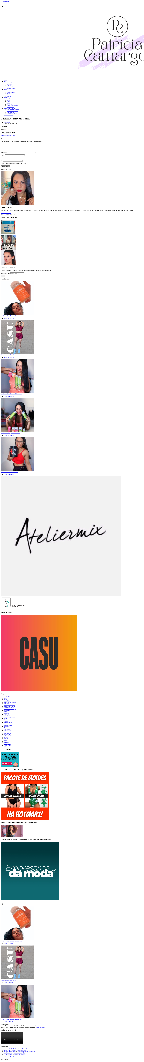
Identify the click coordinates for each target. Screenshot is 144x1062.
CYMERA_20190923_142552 (8, 135)
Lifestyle (6, 97)
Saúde (8, 101)
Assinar (2, 276)
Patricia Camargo (8, 1053)
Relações (6, 737)
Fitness (8, 100)
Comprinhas (6, 703)
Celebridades (7, 701)
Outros (5, 731)
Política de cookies (40, 1027)
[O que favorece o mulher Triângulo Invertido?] (8, 249)
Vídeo (5, 746)
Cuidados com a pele (11, 90)
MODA (5, 81)
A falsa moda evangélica (19, 1053)
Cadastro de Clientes (8, 115)
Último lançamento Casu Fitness (8, 355)
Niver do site (7, 729)
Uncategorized (7, 744)
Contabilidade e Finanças (10, 709)
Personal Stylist (10, 112)
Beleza (5, 89)
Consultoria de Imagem (9, 108)
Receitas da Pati (10, 107)
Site (1, 160)
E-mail (3, 158)
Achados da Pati (7, 697)
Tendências (9, 84)
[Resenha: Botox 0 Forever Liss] (8, 234)
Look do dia (9, 82)
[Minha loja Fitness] (39, 691)
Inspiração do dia (11, 88)
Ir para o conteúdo (5, 1)
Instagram (6, 723)
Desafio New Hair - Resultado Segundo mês (11, 315)
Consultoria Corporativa (12, 111)
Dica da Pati (9, 99)
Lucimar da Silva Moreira (10, 1051)
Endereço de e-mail (5, 273)
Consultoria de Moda (12, 113)
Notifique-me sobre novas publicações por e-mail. (14, 163)
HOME (5, 80)
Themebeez (13, 1056)
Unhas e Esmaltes (11, 92)
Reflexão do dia (7, 736)
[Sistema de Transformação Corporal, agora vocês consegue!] (12, 836)
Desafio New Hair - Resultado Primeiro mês (11, 394)
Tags (5, 741)
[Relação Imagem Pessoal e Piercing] (8, 264)
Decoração (9, 104)
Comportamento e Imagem (13, 109)
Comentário (4, 152)
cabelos (8, 93)
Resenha (9, 96)
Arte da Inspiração (8, 1054)
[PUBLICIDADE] (10, 767)
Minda (5, 1050)
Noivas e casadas (8, 730)
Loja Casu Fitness (11, 86)
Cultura (5, 711)
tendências (6, 742)
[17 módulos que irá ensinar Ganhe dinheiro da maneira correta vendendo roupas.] (30, 899)
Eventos (8, 103)
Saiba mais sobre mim (6, 213)
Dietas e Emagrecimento (12, 105)
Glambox (9, 94)
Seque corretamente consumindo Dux (9, 472)
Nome (2, 155)
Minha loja (6, 727)
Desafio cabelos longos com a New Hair (10, 433)
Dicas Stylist (10, 85)
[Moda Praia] (25, 819)
